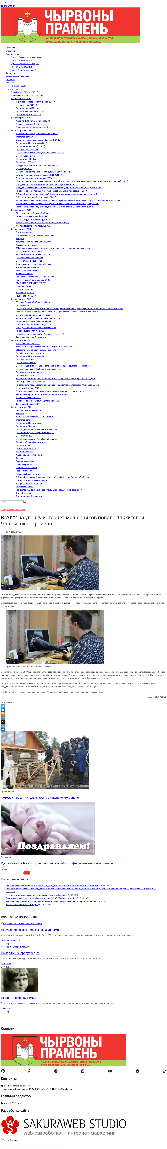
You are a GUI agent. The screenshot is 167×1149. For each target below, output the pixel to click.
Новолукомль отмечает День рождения (35, 277)
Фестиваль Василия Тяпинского (31, 337)
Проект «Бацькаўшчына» (22, 67)
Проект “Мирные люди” (22, 60)
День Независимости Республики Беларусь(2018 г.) (40, 152)
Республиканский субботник (29, 483)
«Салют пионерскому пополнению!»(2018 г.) (37, 133)
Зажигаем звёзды (24, 232)
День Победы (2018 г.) (27, 156)
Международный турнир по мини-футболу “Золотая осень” (44, 172)
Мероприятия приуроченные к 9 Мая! (33, 321)
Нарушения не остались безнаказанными (30, 929)
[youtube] (110, 1071)
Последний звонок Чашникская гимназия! (36, 327)
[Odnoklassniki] (83, 714)
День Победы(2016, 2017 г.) (24, 92)
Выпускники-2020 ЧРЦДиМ (29, 251)
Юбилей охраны (23, 493)
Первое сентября (24, 471)
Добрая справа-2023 (26, 448)
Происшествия (18, 509)
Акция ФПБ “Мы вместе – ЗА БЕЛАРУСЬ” (35, 416)
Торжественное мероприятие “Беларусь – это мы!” (40, 334)
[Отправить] (83, 729)
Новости (5, 940)
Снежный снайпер (24, 289)
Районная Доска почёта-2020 (30, 331)
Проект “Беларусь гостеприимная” (27, 57)
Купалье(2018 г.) (24, 168)
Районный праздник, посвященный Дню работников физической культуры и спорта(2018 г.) (60, 194)
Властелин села (23, 420)
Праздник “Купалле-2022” (28, 388)
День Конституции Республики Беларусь (35, 432)
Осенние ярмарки (24, 464)
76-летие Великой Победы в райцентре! (34, 302)
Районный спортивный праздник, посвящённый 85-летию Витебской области (52, 477)
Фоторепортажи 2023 (21, 407)
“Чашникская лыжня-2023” (29, 410)
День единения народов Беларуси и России (36, 429)
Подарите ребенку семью (18, 998)
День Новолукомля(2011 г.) (29, 114)
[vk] (82, 1071)
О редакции (11, 51)
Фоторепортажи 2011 (21, 98)
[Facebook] (2, 6)
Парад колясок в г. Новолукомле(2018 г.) (35, 178)
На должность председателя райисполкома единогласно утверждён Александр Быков (57, 385)
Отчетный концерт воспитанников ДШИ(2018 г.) (39, 175)
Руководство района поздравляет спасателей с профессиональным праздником (57, 863)
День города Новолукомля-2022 (31, 356)
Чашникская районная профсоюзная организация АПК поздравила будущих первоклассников (51, 901)
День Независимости (26, 362)
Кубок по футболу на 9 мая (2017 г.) (33, 121)
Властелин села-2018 (26, 137)
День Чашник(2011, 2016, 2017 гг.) (27, 95)
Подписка (10, 79)
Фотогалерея (12, 89)
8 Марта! (20, 238)
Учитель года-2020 (25, 292)
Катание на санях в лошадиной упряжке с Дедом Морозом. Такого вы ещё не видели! (57, 311)
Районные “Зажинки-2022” (28, 397)
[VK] (9, 6)
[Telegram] (83, 706)
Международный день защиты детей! (34, 315)
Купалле (19, 458)
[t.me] (137, 1071)
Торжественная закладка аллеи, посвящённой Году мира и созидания (49, 490)
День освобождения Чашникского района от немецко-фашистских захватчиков (54, 366)
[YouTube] (11, 6)
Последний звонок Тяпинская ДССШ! (33, 324)
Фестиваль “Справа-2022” (28, 404)
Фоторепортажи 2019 (21, 210)
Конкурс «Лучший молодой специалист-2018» (38, 165)
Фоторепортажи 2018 (21, 130)
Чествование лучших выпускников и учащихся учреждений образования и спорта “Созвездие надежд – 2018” (68, 200)
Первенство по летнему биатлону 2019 (34, 216)
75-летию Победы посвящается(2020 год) (36, 235)
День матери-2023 (24, 436)
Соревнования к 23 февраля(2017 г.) (33, 127)
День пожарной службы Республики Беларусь (38, 369)
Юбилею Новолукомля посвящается (33, 226)
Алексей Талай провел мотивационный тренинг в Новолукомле (46, 346)
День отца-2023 (23, 445)
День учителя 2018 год (27, 159)
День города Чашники (26, 426)
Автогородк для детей (26, 245)
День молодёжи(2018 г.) (27, 149)
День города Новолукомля (28, 423)
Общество (6, 509)
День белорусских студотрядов (31, 353)
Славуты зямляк (23, 286)
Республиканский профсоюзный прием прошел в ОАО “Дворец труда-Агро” (42, 898)
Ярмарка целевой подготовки (30, 496)
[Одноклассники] (4, 6)
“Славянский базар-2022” (28, 343)
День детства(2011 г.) (26, 105)
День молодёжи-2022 (26, 359)
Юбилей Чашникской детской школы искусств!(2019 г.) (42, 222)
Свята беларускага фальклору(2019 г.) (34, 219)
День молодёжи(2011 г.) (27, 108)
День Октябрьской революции (30, 442)
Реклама (10, 82)
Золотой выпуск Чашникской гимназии (34, 264)
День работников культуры (29, 372)
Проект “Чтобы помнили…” (23, 70)
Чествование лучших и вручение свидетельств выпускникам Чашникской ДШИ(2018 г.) (57, 203)
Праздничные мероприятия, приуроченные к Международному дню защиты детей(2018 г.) (59, 187)
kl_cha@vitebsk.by (63, 1089)
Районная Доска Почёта (27, 474)
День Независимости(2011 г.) (30, 111)
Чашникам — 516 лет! (26, 296)
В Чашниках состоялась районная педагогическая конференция (36, 895)
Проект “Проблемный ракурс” (25, 63)
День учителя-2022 (25, 375)
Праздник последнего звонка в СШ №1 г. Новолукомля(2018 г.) (46, 184)
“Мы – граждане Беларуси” (28, 270)
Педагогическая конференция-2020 (33, 280)
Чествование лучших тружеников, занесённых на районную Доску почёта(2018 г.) (55, 207)
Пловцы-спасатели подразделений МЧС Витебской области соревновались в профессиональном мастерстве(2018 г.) (72, 181)
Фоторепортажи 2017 (21, 117)
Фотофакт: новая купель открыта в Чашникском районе (40, 797)
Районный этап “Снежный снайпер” (32, 480)
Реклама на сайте (19, 86)
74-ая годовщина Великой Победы (32, 213)
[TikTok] (14, 6)
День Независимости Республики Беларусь (36, 439)
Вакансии (10, 47)
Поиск (4, 869)
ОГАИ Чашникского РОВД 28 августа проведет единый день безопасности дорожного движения (52, 885)
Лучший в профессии (26, 461)
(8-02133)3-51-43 (43, 1089)
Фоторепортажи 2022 (21, 340)
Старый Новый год (24, 486)
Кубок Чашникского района (29, 455)
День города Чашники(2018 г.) (30, 146)
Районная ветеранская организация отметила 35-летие (42, 394)
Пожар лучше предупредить (20, 953)
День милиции (22, 305)
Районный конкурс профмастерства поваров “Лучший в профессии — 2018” (52, 191)
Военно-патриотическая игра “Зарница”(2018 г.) (38, 140)
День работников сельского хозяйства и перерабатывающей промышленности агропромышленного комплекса (69, 308)
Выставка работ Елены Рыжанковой (33, 254)
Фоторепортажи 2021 (21, 299)
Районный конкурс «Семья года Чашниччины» (38, 401)
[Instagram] (6, 6)
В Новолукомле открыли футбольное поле (36, 350)
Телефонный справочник (17, 76)
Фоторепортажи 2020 (21, 229)
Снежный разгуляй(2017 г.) (29, 124)
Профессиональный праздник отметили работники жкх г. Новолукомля (50, 391)
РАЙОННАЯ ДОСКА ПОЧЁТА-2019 (32, 283)
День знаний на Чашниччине (29, 257)
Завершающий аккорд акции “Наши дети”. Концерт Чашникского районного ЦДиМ (55, 378)
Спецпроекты (12, 54)
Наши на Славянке (24, 273)
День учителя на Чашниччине (30, 261)
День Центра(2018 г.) (26, 162)
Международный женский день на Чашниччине (38, 318)
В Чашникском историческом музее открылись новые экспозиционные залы (53, 248)
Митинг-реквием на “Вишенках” (30, 381)
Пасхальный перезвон (26, 467)
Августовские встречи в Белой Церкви (34, 242)
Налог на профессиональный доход (23, 904)
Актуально (11, 73)
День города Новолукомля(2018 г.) (33, 143)
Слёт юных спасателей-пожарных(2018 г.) (36, 197)
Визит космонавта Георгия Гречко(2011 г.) (36, 102)
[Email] (83, 726)
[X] (83, 722)
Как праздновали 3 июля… (28, 267)
